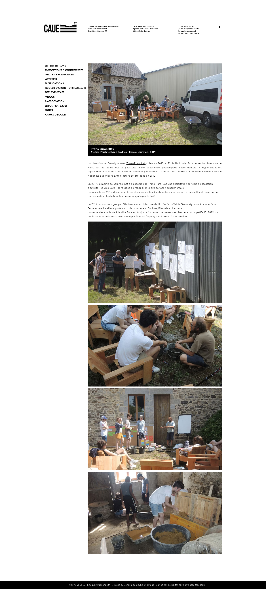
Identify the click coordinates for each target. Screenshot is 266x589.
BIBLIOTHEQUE (54, 92)
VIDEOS (50, 96)
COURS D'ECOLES (56, 114)
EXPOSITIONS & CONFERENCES (64, 70)
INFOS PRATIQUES (56, 105)
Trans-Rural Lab (136, 163)
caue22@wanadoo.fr (190, 29)
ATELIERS (51, 79)
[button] (155, 104)
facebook (200, 585)
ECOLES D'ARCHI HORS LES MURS (65, 87)
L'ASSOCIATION (54, 101)
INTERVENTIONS (55, 65)
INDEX (49, 110)
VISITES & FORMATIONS (60, 74)
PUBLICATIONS (54, 83)
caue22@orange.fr (100, 585)
